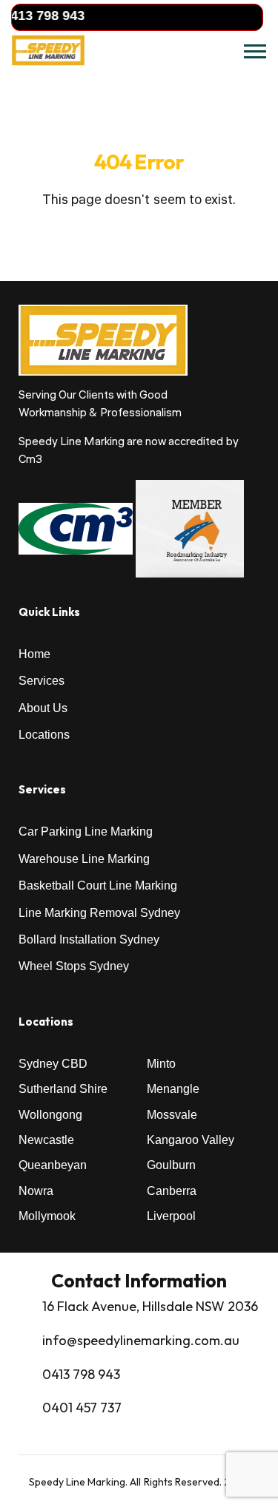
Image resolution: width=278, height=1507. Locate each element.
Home (34, 654)
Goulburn (171, 1165)
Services (41, 680)
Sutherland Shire (63, 1089)
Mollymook (47, 1216)
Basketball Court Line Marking (98, 885)
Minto (161, 1063)
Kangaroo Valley (190, 1140)
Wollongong (50, 1114)
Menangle (173, 1089)
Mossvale (172, 1114)
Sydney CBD (53, 1063)
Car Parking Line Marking (86, 831)
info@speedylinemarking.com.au (140, 1340)
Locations (44, 734)
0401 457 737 (82, 1407)
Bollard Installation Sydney (89, 939)
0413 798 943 (81, 1374)
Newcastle (46, 1140)
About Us (43, 708)
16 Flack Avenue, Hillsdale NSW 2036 (150, 1306)
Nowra (36, 1191)
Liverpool (171, 1216)
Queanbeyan (53, 1165)
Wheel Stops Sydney (74, 966)
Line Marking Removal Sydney (99, 913)
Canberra (171, 1191)
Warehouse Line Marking (84, 859)
